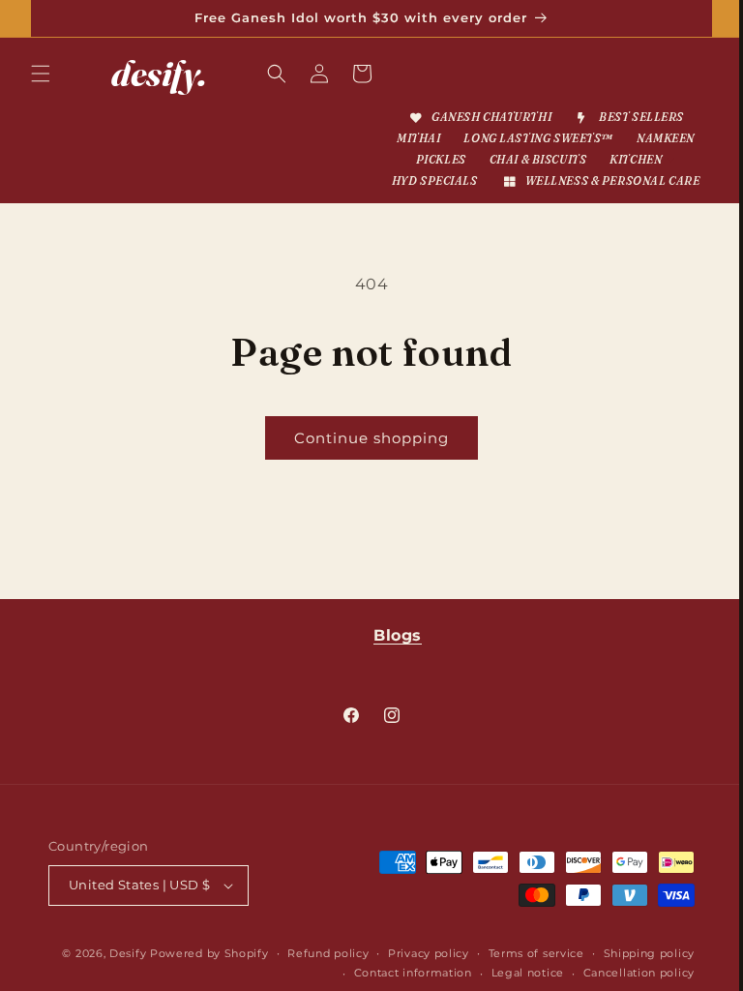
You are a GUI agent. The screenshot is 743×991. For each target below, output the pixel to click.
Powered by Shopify (305, 953)
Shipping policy (274, 972)
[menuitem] (471, 117)
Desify (223, 953)
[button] (40, 73)
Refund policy (423, 953)
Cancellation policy (624, 972)
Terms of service (632, 953)
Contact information (399, 972)
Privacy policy (524, 953)
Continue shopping (364, 459)
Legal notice (513, 972)
